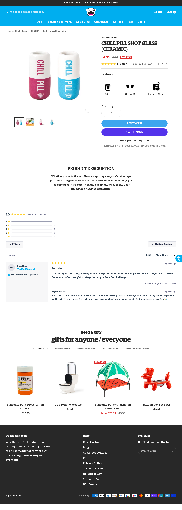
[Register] (172, 451)
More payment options (134, 140)
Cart (171, 12)
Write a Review (165, 245)
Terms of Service (94, 468)
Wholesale (90, 484)
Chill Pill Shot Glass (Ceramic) (48, 31)
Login (158, 12)
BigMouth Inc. (110, 38)
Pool (40, 22)
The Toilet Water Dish (69, 404)
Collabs (118, 22)
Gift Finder (101, 22)
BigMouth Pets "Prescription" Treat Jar (26, 406)
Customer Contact (95, 452)
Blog (86, 447)
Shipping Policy (93, 479)
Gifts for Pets (40, 349)
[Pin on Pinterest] (162, 64)
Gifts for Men (62, 349)
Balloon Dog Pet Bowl (156, 404)
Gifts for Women (86, 349)
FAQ (85, 458)
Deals (141, 22)
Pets (130, 22)
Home (9, 31)
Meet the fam (91, 442)
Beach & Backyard (60, 22)
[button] (114, 64)
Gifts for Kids (110, 349)
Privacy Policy (92, 463)
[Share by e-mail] (167, 64)
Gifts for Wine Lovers (137, 349)
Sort (149, 255)
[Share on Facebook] (158, 64)
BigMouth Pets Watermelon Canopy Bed (113, 406)
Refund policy (92, 474)
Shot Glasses (22, 31)
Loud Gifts (83, 22)
